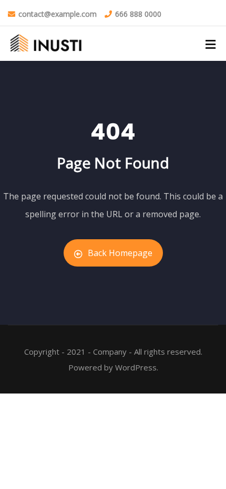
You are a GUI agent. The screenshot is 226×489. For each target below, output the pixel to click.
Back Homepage (120, 253)
